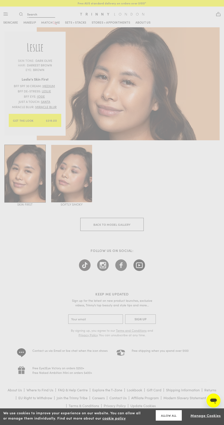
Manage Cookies (206, 415)
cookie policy (114, 418)
